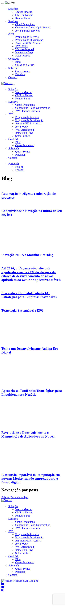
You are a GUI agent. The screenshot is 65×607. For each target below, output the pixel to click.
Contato (12, 77)
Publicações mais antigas (14, 497)
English (19, 166)
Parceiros (20, 74)
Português (13, 163)
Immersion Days (24, 52)
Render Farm (22, 18)
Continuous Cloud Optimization (32, 27)
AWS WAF (21, 46)
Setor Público (22, 55)
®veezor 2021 (20, 580)
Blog (18, 61)
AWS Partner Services (27, 30)
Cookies (33, 580)
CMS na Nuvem (24, 15)
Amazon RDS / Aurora (28, 43)
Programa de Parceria (27, 36)
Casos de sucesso (24, 64)
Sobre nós (13, 68)
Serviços (13, 21)
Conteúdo (13, 58)
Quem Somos (22, 71)
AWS (11, 33)
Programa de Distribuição (29, 39)
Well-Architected (24, 49)
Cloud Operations (25, 24)
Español (19, 169)
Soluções (13, 8)
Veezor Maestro (23, 11)
